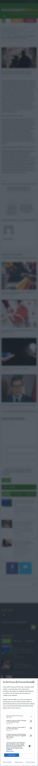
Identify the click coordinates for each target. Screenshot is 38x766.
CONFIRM (11, 755)
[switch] (30, 721)
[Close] (34, 682)
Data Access (19, 762)
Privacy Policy (30, 762)
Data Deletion (7, 762)
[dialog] (19, 722)
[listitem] (19, 716)
